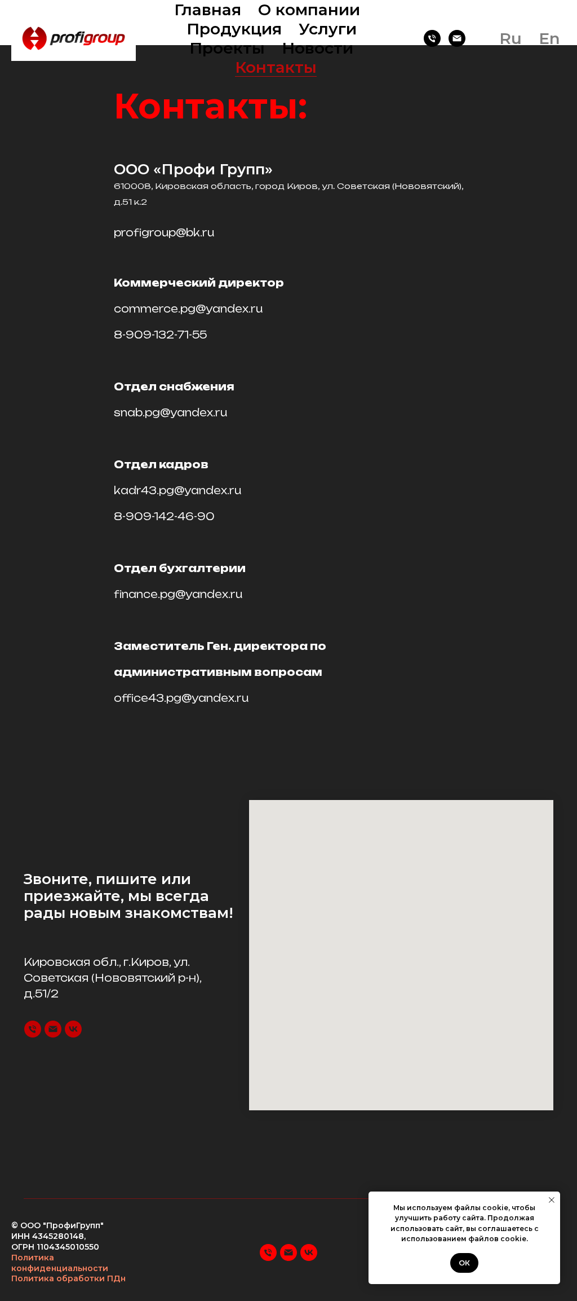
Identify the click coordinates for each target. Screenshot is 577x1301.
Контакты (276, 67)
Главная (207, 9)
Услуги (328, 28)
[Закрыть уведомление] (551, 1200)
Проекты (227, 48)
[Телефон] (432, 38)
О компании (309, 9)
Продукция (234, 28)
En (549, 38)
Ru (510, 38)
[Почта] (457, 38)
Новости (317, 48)
